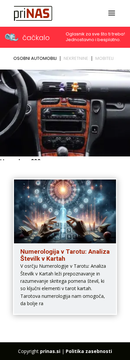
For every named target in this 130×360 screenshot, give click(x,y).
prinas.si (50, 351)
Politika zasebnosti (89, 351)
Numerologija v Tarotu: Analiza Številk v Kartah (65, 255)
